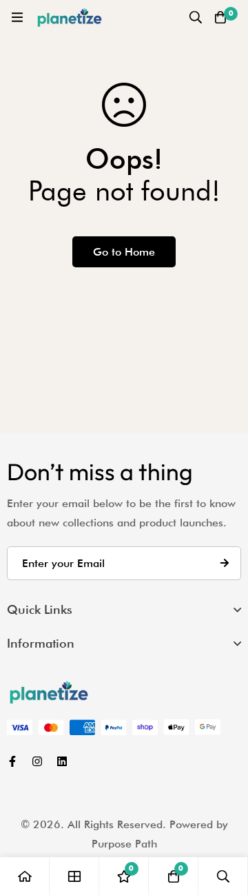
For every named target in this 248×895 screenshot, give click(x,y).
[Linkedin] (62, 761)
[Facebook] (12, 761)
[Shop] (74, 876)
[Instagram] (37, 761)
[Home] (25, 876)
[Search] (195, 17)
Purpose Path (124, 843)
